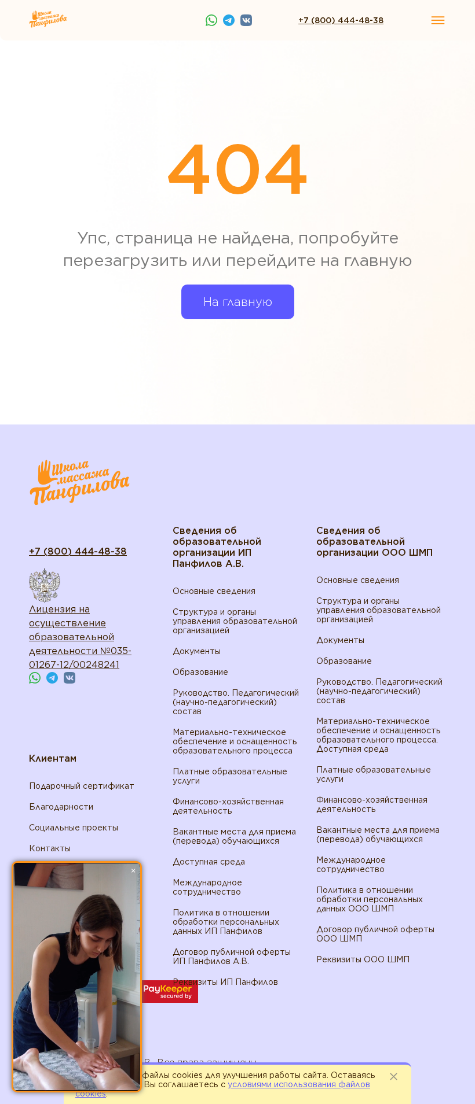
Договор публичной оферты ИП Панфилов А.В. (232, 956)
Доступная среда (209, 861)
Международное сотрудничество (207, 887)
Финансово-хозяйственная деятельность (228, 806)
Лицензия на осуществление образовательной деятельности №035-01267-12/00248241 (80, 637)
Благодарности (61, 806)
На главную (237, 302)
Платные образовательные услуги (230, 776)
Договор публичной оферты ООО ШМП (375, 934)
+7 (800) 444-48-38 (340, 20)
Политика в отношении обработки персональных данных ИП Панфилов (226, 922)
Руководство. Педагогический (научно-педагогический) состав (236, 702)
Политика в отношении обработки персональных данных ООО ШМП (369, 899)
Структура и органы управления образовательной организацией (235, 621)
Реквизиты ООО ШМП (363, 959)
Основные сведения (214, 591)
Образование (200, 672)
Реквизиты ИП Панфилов (225, 982)
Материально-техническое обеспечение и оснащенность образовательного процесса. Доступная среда (378, 735)
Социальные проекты (73, 827)
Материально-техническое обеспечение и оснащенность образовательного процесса (235, 741)
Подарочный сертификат (81, 786)
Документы (197, 651)
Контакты (50, 848)
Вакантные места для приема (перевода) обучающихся (234, 836)
